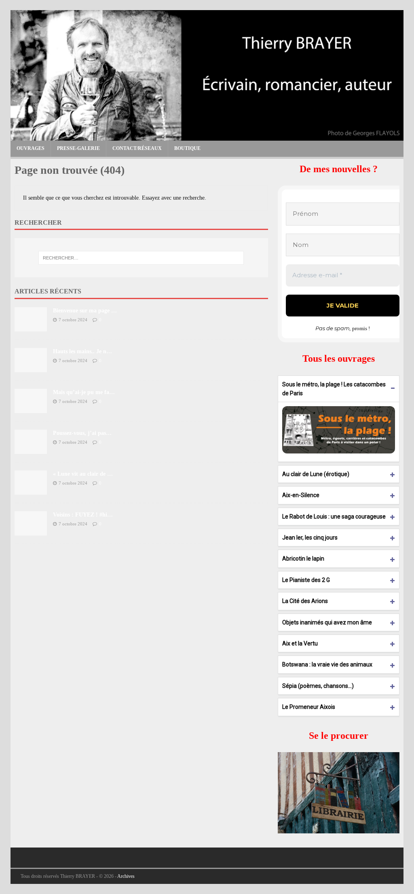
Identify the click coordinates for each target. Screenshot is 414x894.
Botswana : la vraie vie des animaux (327, 664)
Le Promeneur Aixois (308, 707)
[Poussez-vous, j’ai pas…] (31, 449)
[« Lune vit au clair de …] (31, 490)
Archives (126, 876)
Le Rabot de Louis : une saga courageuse (334, 516)
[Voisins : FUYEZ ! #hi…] (31, 531)
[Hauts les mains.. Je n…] (31, 368)
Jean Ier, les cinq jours (310, 537)
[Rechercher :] (141, 258)
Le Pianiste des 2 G (306, 580)
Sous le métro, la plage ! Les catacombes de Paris (334, 388)
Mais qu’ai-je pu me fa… (84, 392)
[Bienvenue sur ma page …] (31, 327)
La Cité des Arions (305, 601)
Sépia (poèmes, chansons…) (318, 686)
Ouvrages (30, 148)
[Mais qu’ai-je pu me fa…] (31, 408)
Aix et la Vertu (300, 643)
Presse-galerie (78, 148)
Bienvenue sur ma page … (85, 311)
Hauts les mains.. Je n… (82, 351)
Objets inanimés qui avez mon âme (327, 622)
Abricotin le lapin (303, 558)
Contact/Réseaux (137, 148)
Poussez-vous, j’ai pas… (82, 433)
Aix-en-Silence (300, 495)
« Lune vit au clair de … (83, 474)
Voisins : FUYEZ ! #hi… (83, 515)
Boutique (187, 148)
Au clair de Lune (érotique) (315, 474)
